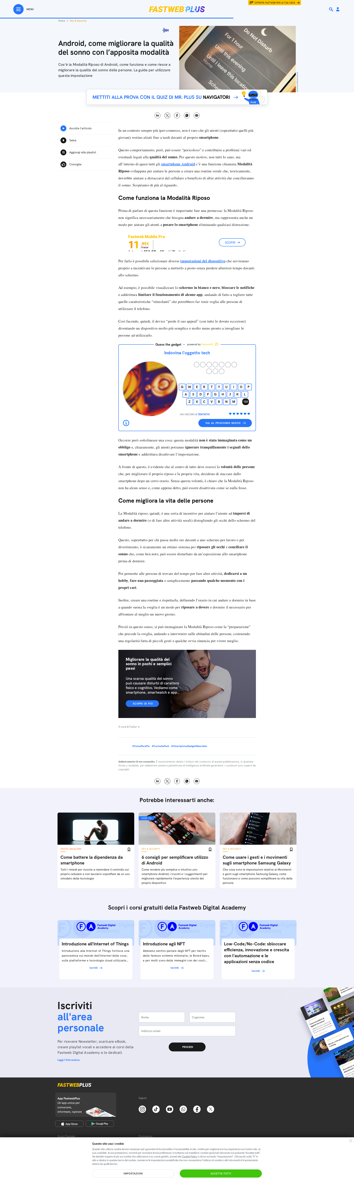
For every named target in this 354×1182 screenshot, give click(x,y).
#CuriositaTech (160, 746)
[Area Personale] (338, 9)
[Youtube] (169, 1109)
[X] (210, 1109)
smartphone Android (178, 164)
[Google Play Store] (100, 1123)
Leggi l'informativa (69, 1060)
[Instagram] (142, 1109)
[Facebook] (197, 1109)
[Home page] (177, 9)
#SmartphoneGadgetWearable (189, 746)
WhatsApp (187, 115)
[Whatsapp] (183, 1109)
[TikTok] (156, 1109)
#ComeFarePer (141, 746)
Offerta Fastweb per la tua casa (275, 2)
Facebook (177, 115)
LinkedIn (158, 115)
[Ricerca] (331, 9)
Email (197, 115)
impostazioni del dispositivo (202, 261)
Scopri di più (143, 703)
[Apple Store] (69, 1123)
